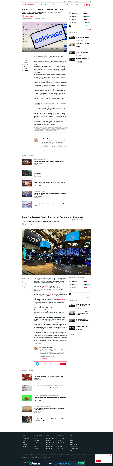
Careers (71, 442)
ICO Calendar (56, 4)
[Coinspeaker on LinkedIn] (88, 1)
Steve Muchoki (38, 411)
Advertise (76, 1)
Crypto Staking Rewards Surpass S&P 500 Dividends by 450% (48, 418)
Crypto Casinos (63, 4)
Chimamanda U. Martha (40, 420)
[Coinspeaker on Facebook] (81, 1)
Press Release (25, 446)
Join (63, 363)
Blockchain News (49, 134)
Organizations (37, 440)
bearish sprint (61, 299)
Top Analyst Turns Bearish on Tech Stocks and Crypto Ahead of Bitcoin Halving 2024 (49, 409)
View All (88, 29)
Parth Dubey (37, 205)
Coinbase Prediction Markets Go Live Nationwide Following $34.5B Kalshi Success (50, 172)
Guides (42, 4)
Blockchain (24, 444)
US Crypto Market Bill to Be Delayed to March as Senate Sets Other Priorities (50, 183)
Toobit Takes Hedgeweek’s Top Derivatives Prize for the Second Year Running (83, 60)
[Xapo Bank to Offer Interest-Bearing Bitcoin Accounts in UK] (27, 377)
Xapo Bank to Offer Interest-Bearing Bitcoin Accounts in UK (48, 376)
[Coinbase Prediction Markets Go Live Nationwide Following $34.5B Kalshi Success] (27, 173)
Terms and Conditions (74, 446)
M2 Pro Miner (60, 97)
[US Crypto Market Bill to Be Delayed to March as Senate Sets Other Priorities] (27, 183)
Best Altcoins (48, 440)
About (64, 1)
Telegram (26, 64)
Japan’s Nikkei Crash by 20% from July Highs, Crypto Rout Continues (50, 387)
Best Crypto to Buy (50, 438)
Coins (35, 438)
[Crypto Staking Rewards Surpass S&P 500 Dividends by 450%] (27, 419)
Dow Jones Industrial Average (40, 287)
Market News (36, 343)
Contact (69, 1)
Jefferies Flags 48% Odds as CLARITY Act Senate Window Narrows (82, 52)
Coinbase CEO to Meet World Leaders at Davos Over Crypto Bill (49, 204)
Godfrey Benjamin (30, 16)
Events (71, 334)
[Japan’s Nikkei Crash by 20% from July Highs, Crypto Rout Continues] (27, 388)
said (56, 311)
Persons (35, 442)
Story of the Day (49, 170)
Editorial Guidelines (73, 444)
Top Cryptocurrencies (76, 9)
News (39, 4)
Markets (24, 440)
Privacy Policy (72, 450)
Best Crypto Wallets (50, 448)
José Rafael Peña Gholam (40, 175)
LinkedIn (26, 68)
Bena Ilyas (37, 378)
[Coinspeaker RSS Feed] (90, 1)
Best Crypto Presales (50, 442)
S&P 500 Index (51, 294)
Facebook (26, 58)
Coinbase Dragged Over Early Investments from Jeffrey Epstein (49, 161)
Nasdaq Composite (40, 292)
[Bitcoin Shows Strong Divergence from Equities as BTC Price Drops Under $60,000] (27, 398)
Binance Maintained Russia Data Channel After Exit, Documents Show (83, 38)
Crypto (23, 442)
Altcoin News (43, 134)
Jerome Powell (49, 325)
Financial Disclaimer (74, 448)
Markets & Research (71, 4)
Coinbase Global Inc (63, 54)
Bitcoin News (36, 374)
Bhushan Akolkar (38, 185)
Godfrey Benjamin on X (44, 149)
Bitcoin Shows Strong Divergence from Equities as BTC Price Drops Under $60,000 (50, 398)
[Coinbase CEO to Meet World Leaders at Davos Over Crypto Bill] (27, 204)
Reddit (25, 66)
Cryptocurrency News (57, 134)
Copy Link (26, 70)
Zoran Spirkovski (38, 196)
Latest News (73, 32)
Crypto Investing (48, 4)
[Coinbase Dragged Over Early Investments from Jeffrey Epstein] (27, 162)
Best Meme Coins (49, 446)
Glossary (36, 448)
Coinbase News (37, 134)
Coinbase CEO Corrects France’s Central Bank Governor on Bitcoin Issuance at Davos (50, 194)
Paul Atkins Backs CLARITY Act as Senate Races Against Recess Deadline (83, 45)
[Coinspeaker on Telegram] (86, 1)
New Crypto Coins (49, 444)
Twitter (25, 60)
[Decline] (110, 455)
